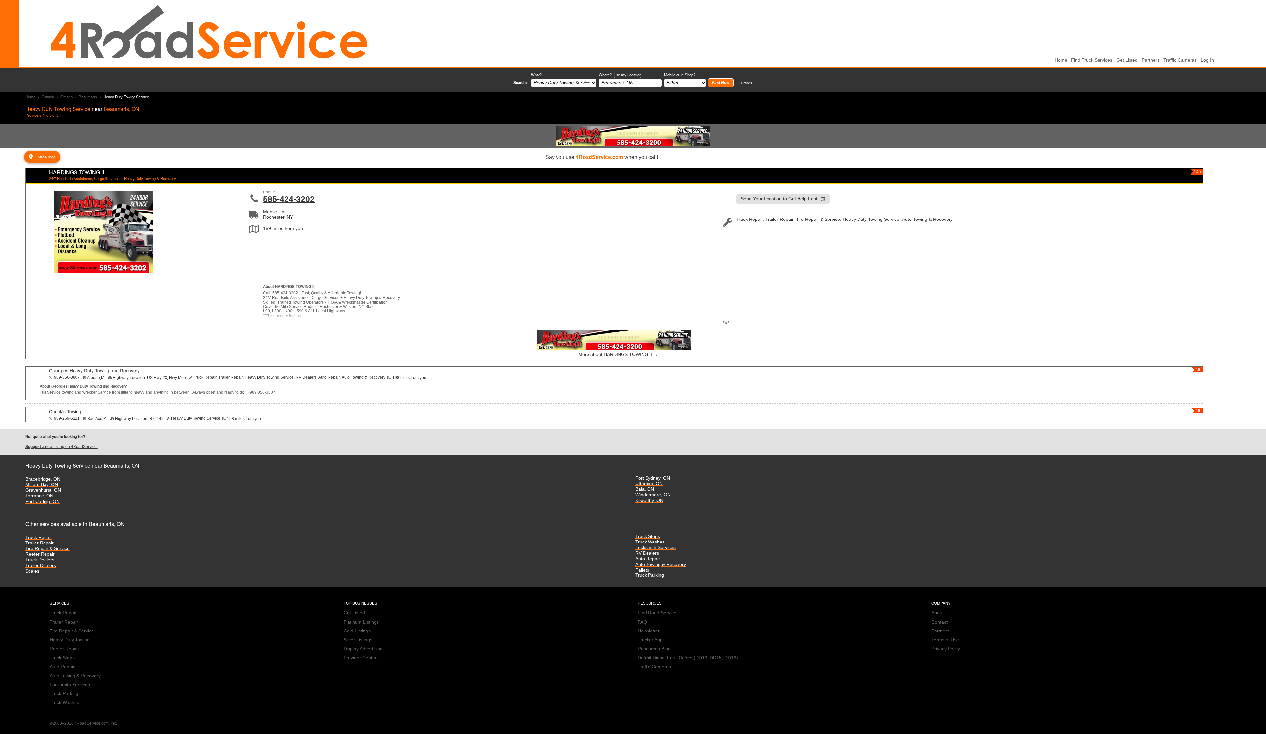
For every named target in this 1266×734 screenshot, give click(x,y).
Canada (48, 96)
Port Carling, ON (42, 501)
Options (746, 83)
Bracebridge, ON (42, 479)
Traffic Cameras (1180, 60)
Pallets (642, 570)
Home (30, 96)
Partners (1151, 60)
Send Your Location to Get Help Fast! (780, 198)
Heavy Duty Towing (70, 639)
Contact (939, 622)
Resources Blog (654, 648)
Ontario (66, 96)
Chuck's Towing (65, 411)
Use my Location (627, 74)
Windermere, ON (653, 494)
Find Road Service (657, 612)
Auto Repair (647, 558)
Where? (620, 74)
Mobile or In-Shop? (679, 74)
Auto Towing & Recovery (660, 564)
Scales (32, 571)
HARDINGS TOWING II (76, 172)
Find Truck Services (1091, 60)
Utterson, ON (649, 483)
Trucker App (650, 639)
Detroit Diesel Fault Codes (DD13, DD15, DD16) (688, 657)
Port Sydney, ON (652, 478)
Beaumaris (88, 96)
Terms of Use (945, 639)
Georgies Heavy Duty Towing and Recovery (94, 370)
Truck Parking (649, 575)
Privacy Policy (945, 648)
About (937, 612)
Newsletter (649, 631)
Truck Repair (38, 537)
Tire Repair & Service (47, 548)
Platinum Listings (361, 622)
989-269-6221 (67, 418)
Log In (1207, 60)
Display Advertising (363, 648)
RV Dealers (647, 553)
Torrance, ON (39, 495)
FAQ (642, 622)
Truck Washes (650, 542)
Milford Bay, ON (41, 484)
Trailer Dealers (40, 565)
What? (536, 74)
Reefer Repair (40, 554)
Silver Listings (358, 639)
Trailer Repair (39, 543)
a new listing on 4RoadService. (61, 447)
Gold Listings (357, 631)
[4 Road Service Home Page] (209, 33)
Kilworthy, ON (649, 500)
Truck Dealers (39, 559)
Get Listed (1127, 60)
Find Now (720, 83)
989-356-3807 (67, 377)
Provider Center (360, 657)
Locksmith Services (655, 547)
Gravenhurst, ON (43, 490)
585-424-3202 (289, 199)
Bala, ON (644, 489)
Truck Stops (647, 536)
